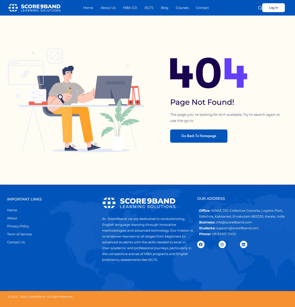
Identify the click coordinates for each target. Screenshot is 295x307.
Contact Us (16, 242)
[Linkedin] (243, 244)
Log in (273, 8)
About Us (108, 8)
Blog (164, 8)
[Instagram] (222, 244)
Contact (202, 8)
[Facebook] (201, 244)
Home (88, 8)
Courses (182, 8)
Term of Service (19, 234)
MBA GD (130, 8)
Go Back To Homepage (198, 136)
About (12, 218)
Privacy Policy (18, 226)
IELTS (148, 8)
